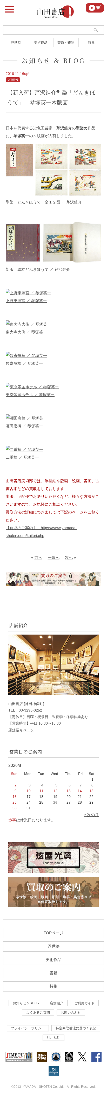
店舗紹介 (56, 1003)
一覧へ (53, 557)
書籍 (53, 973)
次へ (69, 557)
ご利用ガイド (84, 1003)
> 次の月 (91, 815)
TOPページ (53, 933)
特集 (91, 42)
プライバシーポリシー (28, 1028)
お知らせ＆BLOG (26, 1003)
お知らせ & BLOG (53, 60)
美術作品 (41, 42)
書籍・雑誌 (65, 42)
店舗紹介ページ (21, 730)
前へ (38, 557)
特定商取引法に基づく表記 (76, 1028)
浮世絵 (16, 42)
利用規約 (53, 1038)
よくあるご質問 (38, 1012)
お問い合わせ (71, 1012)
